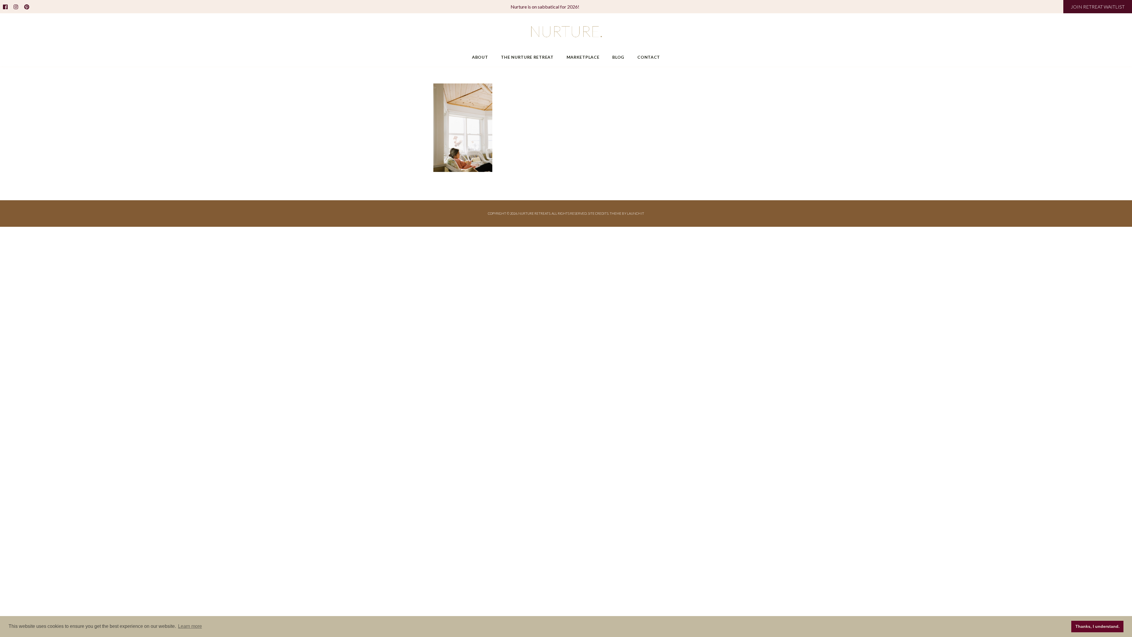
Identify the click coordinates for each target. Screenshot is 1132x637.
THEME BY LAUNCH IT (627, 213)
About (480, 57)
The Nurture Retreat (527, 57)
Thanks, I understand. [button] (1097, 626)
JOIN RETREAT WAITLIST (1098, 6)
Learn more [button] (190, 626)
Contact (648, 57)
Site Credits (598, 213)
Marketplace (583, 57)
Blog (618, 57)
